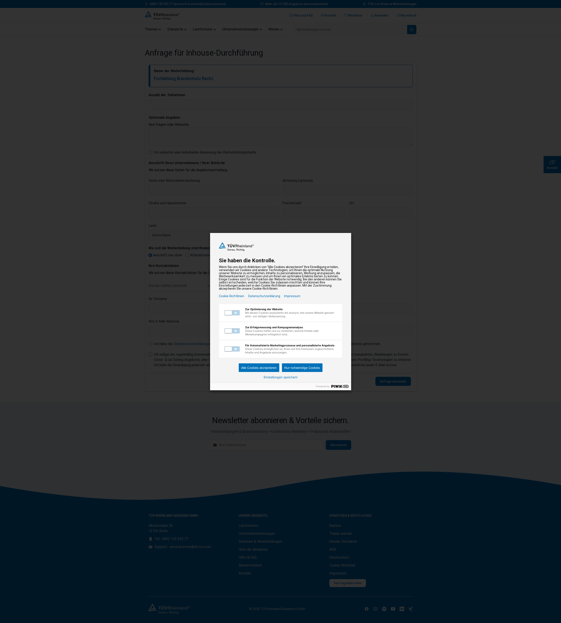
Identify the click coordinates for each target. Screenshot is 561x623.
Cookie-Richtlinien (231, 296)
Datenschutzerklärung (264, 296)
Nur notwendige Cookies (302, 368)
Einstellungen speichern (281, 377)
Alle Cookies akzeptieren (259, 368)
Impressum (292, 296)
